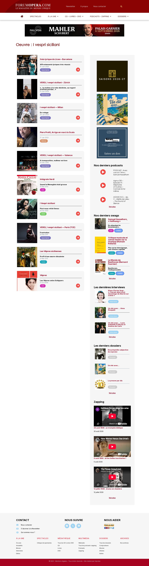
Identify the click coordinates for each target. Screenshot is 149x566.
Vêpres (43, 275)
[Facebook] (67, 526)
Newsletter (70, 6)
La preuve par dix (115, 381)
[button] (53, 16)
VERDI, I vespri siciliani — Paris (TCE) (57, 227)
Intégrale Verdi (47, 179)
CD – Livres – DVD (73, 16)
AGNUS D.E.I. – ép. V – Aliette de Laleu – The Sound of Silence (121, 200)
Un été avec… (113, 365)
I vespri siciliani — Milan (51, 107)
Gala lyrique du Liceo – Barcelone (56, 59)
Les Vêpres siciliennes (50, 251)
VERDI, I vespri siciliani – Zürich (55, 82)
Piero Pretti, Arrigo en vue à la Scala (57, 132)
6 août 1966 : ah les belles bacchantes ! (110, 458)
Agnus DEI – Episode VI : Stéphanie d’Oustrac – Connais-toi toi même (119, 185)
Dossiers (122, 16)
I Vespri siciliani (47, 203)
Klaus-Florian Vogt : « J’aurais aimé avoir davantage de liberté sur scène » (118, 292)
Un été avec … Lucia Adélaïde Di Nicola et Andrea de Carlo (116, 324)
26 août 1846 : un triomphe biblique (108, 428)
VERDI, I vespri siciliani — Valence (56, 155)
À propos (84, 6)
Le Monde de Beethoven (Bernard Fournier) (118, 262)
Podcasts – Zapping (99, 16)
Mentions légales (61, 561)
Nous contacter (99, 6)
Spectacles (35, 16)
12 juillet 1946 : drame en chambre (108, 489)
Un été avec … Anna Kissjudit (116, 309)
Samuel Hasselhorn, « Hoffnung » (117, 220)
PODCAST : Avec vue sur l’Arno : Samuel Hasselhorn (121, 172)
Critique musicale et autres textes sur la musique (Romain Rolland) (118, 241)
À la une (52, 16)
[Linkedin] (78, 526)
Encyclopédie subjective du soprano (118, 351)
